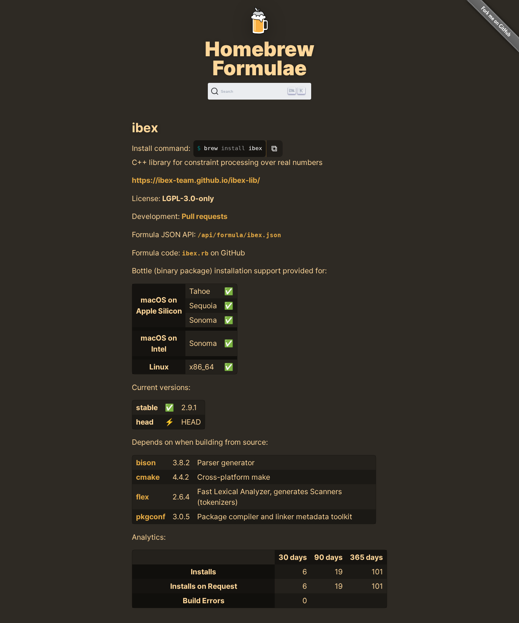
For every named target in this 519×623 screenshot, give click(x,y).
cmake (148, 477)
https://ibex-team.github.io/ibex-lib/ (196, 180)
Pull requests (205, 216)
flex (142, 496)
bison (146, 462)
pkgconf (150, 516)
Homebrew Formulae (259, 58)
